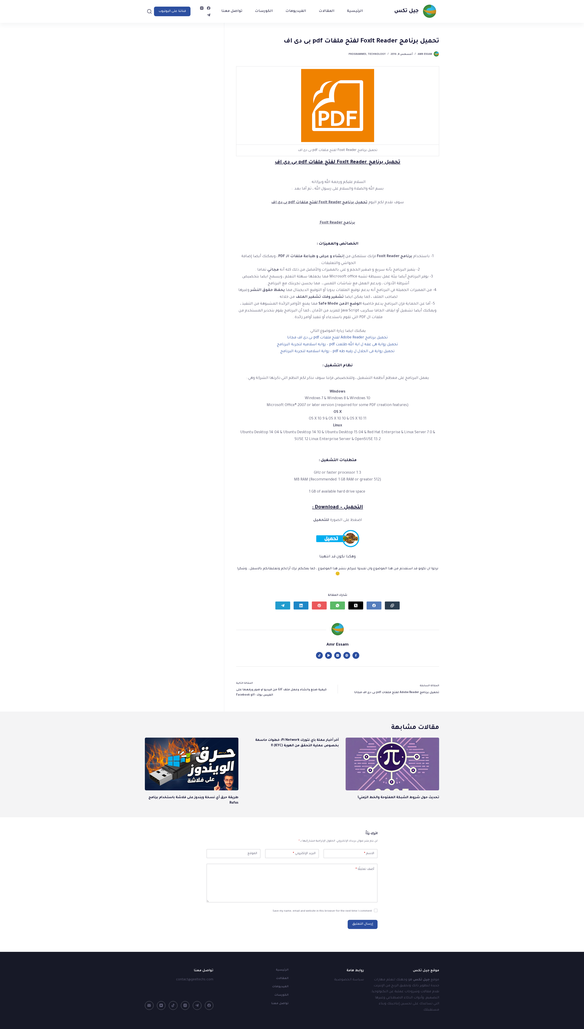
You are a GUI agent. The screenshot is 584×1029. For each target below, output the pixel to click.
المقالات (326, 11)
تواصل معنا (231, 11)
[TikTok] (173, 1005)
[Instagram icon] (337, 655)
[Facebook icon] (355, 655)
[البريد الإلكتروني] (149, 1005)
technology (377, 54)
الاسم (369, 853)
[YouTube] (161, 1005)
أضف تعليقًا (365, 869)
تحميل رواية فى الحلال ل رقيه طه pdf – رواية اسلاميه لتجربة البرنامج (337, 351)
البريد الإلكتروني (304, 853)
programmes (357, 54)
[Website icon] (346, 655)
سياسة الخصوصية (349, 980)
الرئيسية (355, 11)
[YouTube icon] (328, 655)
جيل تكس (406, 11)
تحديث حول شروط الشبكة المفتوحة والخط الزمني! (398, 797)
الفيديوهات (295, 11)
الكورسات (264, 11)
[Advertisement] (180, 74)
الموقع (252, 853)
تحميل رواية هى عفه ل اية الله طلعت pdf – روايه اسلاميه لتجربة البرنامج (337, 345)
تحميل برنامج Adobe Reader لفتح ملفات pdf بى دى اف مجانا (337, 338)
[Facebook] (208, 8)
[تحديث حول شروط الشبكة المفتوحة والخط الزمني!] (392, 764)
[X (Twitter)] (355, 605)
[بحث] (149, 11)
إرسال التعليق (362, 924)
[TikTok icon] (319, 655)
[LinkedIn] (301, 605)
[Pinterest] (319, 605)
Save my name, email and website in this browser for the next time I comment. (322, 911)
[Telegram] (208, 15)
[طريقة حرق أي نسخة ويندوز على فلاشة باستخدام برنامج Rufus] (191, 764)
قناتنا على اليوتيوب (172, 11)
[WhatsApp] (337, 605)
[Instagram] (201, 8)
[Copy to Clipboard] (392, 605)
